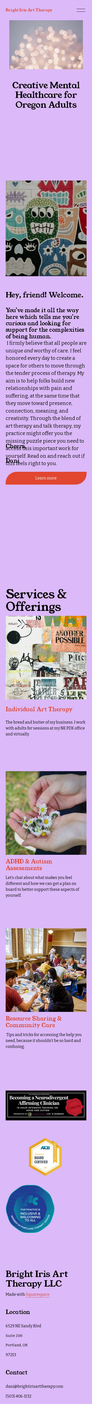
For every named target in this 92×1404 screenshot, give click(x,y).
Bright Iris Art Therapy (29, 10)
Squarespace (38, 1294)
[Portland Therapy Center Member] (30, 1231)
